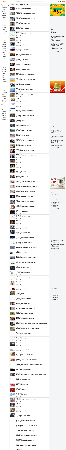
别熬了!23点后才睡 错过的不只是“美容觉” (23, 222)
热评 (4, 11)
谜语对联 (4, 96)
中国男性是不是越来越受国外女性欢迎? (22, 282)
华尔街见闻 (17, 215)
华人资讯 (17, 103)
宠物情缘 (4, 35)
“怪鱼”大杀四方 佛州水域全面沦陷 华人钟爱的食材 (24, 313)
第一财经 (17, 190)
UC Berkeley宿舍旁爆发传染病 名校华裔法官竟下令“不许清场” (27, 257)
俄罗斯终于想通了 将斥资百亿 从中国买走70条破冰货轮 (25, 181)
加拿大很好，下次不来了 (20, 344)
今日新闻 (21, 4)
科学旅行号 (17, 449)
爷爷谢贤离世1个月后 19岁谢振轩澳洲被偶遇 (23, 64)
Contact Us (5, 107)
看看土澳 (17, 63)
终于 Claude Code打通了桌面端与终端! (23, 211)
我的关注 (4, 17)
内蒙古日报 (17, 12)
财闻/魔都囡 (17, 317)
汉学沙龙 (4, 71)
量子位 (17, 261)
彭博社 (17, 368)
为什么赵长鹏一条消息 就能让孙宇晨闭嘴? (23, 232)
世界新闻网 (17, 139)
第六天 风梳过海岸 (53, 32)
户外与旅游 (5, 31)
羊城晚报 (17, 93)
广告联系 (4, 109)
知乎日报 (17, 276)
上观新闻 (17, 220)
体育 (4, 29)
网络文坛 (4, 46)
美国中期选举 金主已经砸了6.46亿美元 (22, 59)
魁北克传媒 (17, 205)
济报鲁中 (17, 17)
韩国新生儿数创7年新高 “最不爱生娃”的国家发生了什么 (25, 191)
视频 (4, 19)
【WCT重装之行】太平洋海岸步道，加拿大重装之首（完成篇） (57, 37)
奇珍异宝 (4, 25)
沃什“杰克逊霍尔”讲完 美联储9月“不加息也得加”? (24, 216)
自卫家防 (4, 63)
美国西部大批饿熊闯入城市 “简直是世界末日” (23, 161)
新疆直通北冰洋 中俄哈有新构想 (21, 39)
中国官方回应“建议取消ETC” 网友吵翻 (22, 44)
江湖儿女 (4, 83)
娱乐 (4, 90)
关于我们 (4, 111)
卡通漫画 (4, 58)
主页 (4, 5)
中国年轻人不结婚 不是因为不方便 (22, 384)
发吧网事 (4, 42)
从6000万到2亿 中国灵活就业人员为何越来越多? (24, 242)
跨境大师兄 (17, 149)
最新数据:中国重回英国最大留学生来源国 (23, 379)
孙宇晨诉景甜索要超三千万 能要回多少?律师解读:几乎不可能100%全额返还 (29, 364)
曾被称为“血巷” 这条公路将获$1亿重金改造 (23, 125)
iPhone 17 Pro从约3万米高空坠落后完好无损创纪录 (25, 237)
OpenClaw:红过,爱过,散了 (20, 288)
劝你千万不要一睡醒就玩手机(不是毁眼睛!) (23, 272)
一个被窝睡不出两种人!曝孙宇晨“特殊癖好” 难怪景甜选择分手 (26, 435)
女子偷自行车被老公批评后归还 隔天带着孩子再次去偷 (25, 13)
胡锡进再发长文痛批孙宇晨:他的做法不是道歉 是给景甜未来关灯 (27, 186)
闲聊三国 (4, 52)
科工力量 (17, 47)
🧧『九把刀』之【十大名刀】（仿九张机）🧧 (57, 49)
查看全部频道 (5, 100)
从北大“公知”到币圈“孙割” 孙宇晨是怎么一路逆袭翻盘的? (26, 150)
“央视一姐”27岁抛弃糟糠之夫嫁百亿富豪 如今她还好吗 (25, 18)
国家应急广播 (17, 32)
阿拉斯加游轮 (53, 31)
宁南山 (17, 307)
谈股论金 (4, 81)
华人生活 (17, 327)
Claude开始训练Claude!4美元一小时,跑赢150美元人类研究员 (26, 262)
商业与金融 (5, 88)
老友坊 (4, 77)
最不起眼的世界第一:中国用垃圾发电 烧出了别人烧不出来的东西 (27, 247)
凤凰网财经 (17, 73)
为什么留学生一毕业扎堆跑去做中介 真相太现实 (24, 23)
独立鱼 (17, 266)
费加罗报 (17, 429)
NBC (16, 144)
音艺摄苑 (4, 48)
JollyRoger (17, 337)
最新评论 (4, 15)
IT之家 (17, 195)
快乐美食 (4, 40)
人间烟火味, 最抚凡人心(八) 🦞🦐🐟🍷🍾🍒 (57, 35)
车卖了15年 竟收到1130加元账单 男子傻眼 (23, 415)
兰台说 (17, 225)
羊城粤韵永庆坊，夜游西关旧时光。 (56, 47)
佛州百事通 (17, 312)
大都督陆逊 (17, 169)
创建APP (4, 117)
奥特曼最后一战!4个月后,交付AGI (21, 252)
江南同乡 (4, 54)
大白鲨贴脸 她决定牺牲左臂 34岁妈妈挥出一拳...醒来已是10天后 (27, 399)
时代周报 (17, 88)
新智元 (17, 210)
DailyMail (17, 98)
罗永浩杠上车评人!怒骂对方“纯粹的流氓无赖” (23, 298)
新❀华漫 (4, 67)
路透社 (17, 159)
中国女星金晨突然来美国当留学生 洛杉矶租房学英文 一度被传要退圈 (27, 328)
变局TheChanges (18, 439)
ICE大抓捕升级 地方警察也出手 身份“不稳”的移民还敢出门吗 (26, 425)
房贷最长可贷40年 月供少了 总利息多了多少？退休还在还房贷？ (27, 359)
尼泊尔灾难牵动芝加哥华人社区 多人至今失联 (24, 130)
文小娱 (17, 185)
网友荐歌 (4, 73)
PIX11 (17, 83)
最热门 (4, 9)
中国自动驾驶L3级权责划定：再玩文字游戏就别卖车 (25, 89)
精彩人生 (4, 44)
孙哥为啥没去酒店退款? (20, 293)
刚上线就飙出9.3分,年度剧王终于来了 (22, 267)
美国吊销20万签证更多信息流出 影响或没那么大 (24, 145)
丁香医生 (17, 271)
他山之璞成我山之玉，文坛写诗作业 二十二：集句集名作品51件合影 (57, 45)
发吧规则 (4, 115)
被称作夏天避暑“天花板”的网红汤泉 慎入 (23, 69)
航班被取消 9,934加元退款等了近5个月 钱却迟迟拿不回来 (26, 410)
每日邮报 (17, 398)
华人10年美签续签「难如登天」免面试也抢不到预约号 (25, 140)
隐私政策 (4, 113)
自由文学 (4, 60)
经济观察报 (17, 383)
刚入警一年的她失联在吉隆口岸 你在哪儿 (23, 135)
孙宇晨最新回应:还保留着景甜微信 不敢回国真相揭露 (25, 318)
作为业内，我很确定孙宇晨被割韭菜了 (22, 349)
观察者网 (17, 37)
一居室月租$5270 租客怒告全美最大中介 (23, 105)
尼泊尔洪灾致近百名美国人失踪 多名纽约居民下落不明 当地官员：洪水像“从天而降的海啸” (31, 323)
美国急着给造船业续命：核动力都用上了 (23, 49)
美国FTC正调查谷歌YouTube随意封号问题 (23, 369)
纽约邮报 (17, 78)
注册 (63, 1)
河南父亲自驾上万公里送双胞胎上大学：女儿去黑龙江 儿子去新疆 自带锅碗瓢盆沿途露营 (31, 374)
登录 (60, 1)
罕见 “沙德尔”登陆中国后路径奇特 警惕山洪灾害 (24, 33)
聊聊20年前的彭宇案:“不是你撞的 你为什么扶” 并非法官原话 (26, 166)
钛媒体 (17, 200)
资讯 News (5, 7)
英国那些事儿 (17, 154)
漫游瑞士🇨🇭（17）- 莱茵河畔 (55, 39)
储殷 (16, 164)
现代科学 (4, 69)
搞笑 (4, 33)
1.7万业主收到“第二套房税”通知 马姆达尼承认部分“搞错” (26, 79)
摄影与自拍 (5, 38)
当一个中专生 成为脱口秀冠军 (21, 389)
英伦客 (17, 378)
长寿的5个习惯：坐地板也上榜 (21, 120)
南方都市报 (17, 42)
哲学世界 (4, 50)
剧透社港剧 (17, 27)
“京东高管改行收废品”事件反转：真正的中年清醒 (24, 354)
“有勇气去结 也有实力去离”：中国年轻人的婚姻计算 (25, 115)
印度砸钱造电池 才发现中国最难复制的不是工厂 (24, 227)
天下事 (17, 7)
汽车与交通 (5, 92)
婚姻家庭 (4, 65)
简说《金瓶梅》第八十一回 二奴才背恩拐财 (57, 43)
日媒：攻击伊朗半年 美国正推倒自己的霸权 (23, 8)
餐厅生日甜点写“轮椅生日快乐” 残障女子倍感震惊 (24, 110)
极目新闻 (17, 373)
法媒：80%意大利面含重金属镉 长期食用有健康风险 (25, 430)
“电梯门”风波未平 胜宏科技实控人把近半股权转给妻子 (25, 74)
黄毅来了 (17, 434)
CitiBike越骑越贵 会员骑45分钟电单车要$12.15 (24, 84)
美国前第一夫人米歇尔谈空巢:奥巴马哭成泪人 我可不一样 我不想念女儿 (28, 404)
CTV (16, 408)
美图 (4, 21)
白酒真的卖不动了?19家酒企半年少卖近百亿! (23, 171)
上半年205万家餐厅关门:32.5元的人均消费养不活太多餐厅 (26, 445)
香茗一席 (4, 75)
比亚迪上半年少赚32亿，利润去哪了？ (22, 338)
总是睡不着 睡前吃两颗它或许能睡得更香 (23, 99)
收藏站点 (4, 119)
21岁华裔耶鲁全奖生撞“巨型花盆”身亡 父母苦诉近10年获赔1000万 (57, 141)
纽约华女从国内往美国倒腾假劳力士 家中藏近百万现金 (25, 420)
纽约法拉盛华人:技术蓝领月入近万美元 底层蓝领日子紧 (25, 308)
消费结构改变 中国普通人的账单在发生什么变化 (24, 54)
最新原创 (4, 13)
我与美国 (4, 79)
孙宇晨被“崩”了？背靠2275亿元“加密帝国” (23, 333)
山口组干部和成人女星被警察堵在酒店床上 (23, 303)
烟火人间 (4, 94)
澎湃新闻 (17, 388)
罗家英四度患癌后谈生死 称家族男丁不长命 (23, 28)
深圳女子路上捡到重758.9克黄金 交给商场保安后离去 (25, 94)
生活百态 (4, 56)
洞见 (16, 352)
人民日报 (17, 134)
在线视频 (4, 98)
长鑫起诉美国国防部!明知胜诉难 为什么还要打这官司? (25, 440)
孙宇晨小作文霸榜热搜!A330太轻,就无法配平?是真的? (25, 277)
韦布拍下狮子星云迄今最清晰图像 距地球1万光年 (24, 196)
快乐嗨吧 (4, 27)
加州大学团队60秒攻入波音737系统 (22, 176)
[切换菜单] (9, 5)
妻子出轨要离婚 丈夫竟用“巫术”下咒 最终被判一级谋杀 (25, 206)
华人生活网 (17, 256)
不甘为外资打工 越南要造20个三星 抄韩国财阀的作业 (25, 201)
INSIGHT (17, 22)
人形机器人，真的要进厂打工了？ (21, 394)
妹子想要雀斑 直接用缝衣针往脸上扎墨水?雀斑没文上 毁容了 (26, 155)
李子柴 (17, 230)
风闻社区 (17, 281)
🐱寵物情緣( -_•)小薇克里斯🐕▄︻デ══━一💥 (57, 41)
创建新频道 (4, 101)
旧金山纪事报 (17, 124)
